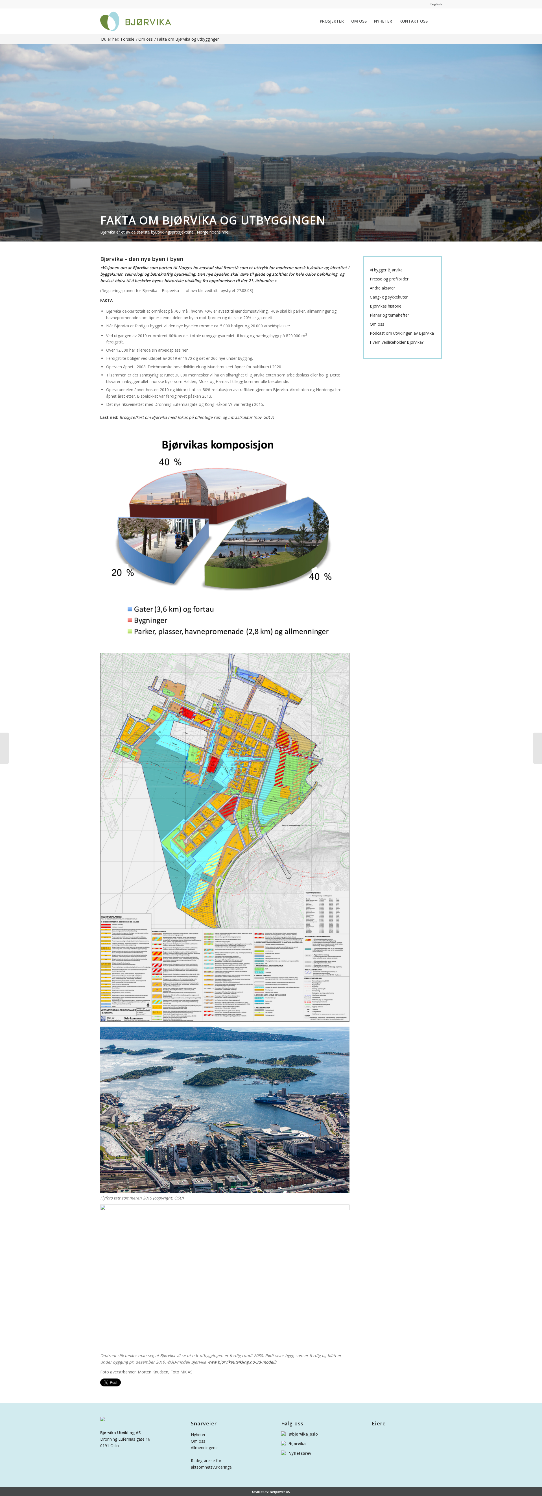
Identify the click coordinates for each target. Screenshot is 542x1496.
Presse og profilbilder (389, 279)
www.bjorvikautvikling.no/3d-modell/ (242, 1362)
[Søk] (436, 21)
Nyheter (198, 1434)
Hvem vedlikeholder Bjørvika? (396, 342)
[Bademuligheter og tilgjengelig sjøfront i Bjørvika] (4, 748)
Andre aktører (382, 288)
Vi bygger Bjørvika (386, 270)
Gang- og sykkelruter (389, 297)
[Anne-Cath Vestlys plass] (537, 748)
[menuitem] (332, 21)
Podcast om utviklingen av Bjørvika (402, 333)
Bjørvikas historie (385, 306)
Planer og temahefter (389, 315)
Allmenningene (204, 1447)
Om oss (377, 324)
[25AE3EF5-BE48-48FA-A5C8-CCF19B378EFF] (136, 21)
